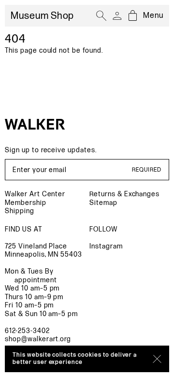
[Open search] (101, 16)
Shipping (19, 211)
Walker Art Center (35, 194)
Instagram (106, 246)
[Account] (117, 16)
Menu (153, 15)
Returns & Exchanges (124, 194)
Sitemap (103, 203)
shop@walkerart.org (38, 339)
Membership (25, 203)
